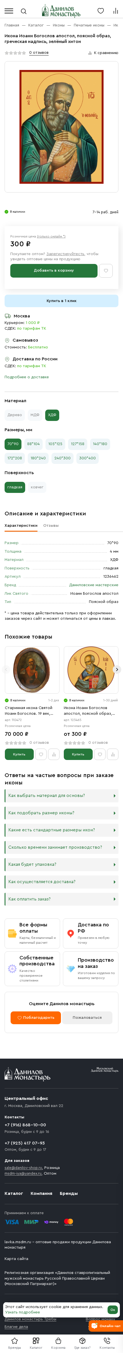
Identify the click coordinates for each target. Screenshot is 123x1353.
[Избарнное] (100, 10)
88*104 (33, 444)
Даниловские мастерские (93, 585)
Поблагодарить (38, 1018)
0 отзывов (39, 53)
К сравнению (106, 53)
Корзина (58, 1347)
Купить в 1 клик (62, 301)
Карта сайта (16, 1259)
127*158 (77, 444)
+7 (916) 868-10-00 (25, 1125)
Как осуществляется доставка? (42, 882)
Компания (41, 1193)
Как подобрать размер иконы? (41, 813)
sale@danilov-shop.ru (23, 1168)
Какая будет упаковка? (32, 864)
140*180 (100, 444)
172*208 (14, 458)
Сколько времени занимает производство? (55, 847)
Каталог (36, 1347)
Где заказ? (82, 1347)
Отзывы (51, 526)
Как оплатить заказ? (29, 899)
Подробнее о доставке (27, 377)
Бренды (69, 1193)
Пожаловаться (87, 1018)
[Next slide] (117, 669)
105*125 (55, 444)
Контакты (107, 1347)
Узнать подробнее (22, 1312)
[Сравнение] (115, 11)
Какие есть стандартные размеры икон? (51, 830)
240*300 (62, 458)
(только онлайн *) (51, 236)
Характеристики (21, 526)
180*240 (38, 458)
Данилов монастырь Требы (30, 1319)
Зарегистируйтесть (65, 254)
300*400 (87, 458)
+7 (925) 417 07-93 (25, 1143)
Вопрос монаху (100, 1319)
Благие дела (16, 1327)
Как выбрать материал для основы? (46, 796)
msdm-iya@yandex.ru (23, 1173)
